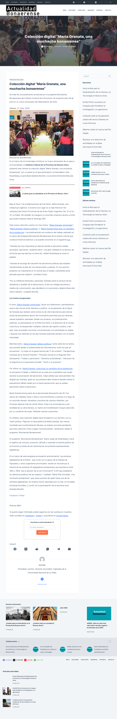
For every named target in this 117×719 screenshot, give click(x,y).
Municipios (32, 2)
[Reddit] (36, 549)
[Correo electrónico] (69, 549)
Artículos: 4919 (42, 584)
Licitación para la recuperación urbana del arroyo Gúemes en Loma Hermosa (96, 119)
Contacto (47, 2)
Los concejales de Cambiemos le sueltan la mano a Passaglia (48, 649)
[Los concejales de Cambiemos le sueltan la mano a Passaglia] (86, 164)
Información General (69, 46)
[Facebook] (15, 549)
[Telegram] (58, 549)
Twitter (22, 495)
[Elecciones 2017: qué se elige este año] (86, 192)
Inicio (7, 2)
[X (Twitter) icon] (42, 579)
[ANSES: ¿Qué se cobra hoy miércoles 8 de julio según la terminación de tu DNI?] (99, 613)
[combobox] (95, 76)
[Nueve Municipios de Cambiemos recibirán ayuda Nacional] (86, 183)
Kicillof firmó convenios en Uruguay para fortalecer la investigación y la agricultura (95, 106)
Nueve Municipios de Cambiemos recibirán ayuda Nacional (100, 183)
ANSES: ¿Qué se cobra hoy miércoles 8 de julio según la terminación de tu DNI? (97, 625)
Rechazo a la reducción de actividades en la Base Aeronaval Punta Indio (94, 143)
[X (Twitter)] (25, 549)
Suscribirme (42, 532)
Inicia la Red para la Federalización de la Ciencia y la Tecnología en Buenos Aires (97, 92)
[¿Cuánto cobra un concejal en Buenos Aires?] (45, 613)
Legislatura (23, 2)
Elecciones (14, 2)
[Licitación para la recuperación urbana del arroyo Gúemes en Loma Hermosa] (7, 703)
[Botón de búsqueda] (109, 76)
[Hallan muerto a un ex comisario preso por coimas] (86, 173)
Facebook (14, 495)
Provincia (40, 2)
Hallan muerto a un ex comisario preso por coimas (74, 649)
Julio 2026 (63, 608)
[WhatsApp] (47, 549)
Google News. (62, 516)
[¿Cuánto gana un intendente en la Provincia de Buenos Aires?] (18, 613)
